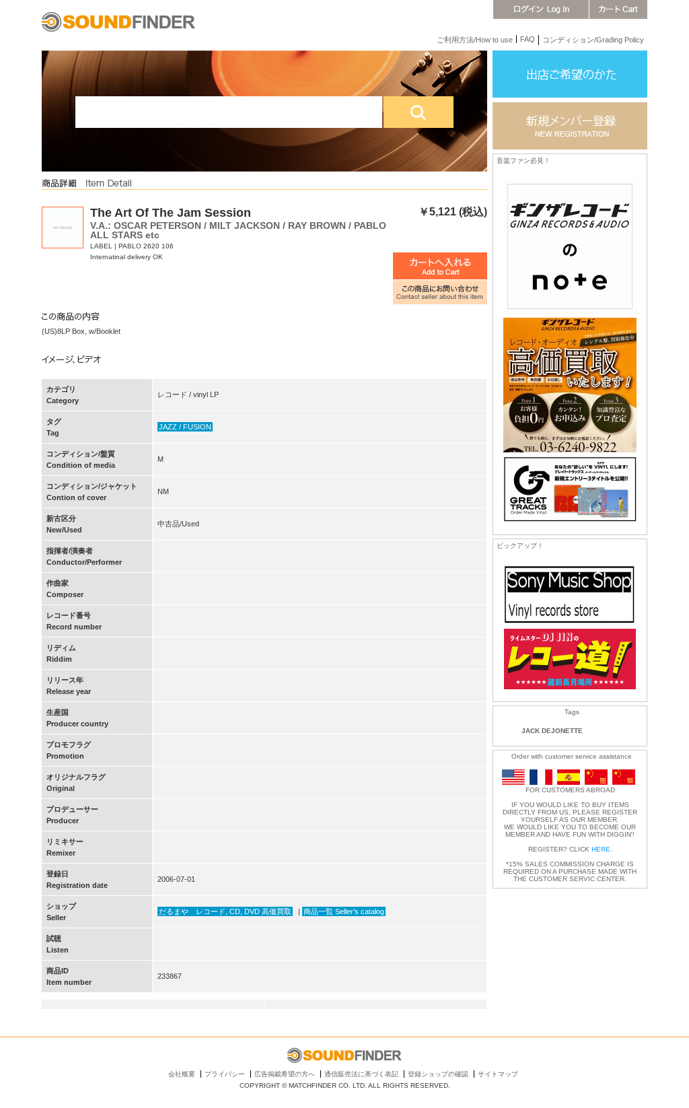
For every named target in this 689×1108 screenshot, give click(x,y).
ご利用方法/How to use (475, 40)
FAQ (527, 39)
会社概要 (181, 1074)
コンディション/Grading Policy (593, 40)
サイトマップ (498, 1074)
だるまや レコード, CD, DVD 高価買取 (225, 911)
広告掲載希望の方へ (284, 1074)
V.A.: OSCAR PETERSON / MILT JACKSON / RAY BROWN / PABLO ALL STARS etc (238, 230)
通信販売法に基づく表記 (361, 1074)
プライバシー (225, 1074)
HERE (600, 849)
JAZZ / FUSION (185, 427)
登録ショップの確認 (438, 1074)
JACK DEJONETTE (552, 730)
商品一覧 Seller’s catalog (343, 911)
